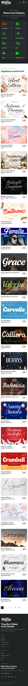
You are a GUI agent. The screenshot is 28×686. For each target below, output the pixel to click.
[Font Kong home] (6, 3)
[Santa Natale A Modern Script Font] (14, 410)
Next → (19, 607)
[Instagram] (2, 676)
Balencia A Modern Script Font (9, 397)
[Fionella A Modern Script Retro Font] (14, 237)
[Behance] (8, 676)
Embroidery (3, 646)
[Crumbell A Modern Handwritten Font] (14, 461)
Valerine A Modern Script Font (9, 296)
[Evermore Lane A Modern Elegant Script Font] (14, 160)
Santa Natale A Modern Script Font (6, 421)
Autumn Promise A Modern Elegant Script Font (8, 120)
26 (15, 607)
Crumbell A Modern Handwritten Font (6, 472)
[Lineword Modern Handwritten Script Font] (14, 487)
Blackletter (3, 640)
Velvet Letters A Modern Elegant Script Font (7, 95)
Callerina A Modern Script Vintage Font (6, 222)
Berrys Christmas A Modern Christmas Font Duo (8, 372)
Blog (2, 659)
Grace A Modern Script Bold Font (10, 272)
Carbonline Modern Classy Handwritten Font (8, 549)
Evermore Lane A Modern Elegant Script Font (8, 171)
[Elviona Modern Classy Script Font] (14, 589)
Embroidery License (5, 655)
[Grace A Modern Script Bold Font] (14, 262)
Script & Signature (5, 642)
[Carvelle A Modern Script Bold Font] (14, 310)
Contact (3, 657)
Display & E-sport (4, 644)
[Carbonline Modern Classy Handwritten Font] (14, 538)
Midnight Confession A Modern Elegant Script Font (9, 197)
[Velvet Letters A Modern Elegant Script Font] (14, 84)
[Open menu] (26, 2)
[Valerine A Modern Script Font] (14, 286)
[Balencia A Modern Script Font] (14, 386)
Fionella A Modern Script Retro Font (6, 248)
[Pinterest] (15, 676)
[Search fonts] (19, 2)
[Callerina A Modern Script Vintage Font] (14, 211)
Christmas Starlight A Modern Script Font (7, 447)
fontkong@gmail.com (6, 673)
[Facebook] (11, 676)
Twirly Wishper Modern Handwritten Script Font (8, 523)
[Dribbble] (5, 676)
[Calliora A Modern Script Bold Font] (14, 335)
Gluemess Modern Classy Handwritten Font (8, 574)
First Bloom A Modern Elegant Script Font (7, 146)
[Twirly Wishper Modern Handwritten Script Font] (14, 512)
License (2, 653)
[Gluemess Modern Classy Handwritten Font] (14, 563)
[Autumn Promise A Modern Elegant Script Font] (14, 109)
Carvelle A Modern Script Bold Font (6, 321)
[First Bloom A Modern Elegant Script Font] (14, 135)
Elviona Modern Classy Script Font (6, 600)
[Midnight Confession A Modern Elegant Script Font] (14, 186)
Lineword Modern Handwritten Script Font (8, 498)
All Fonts (3, 638)
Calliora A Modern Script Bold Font (6, 346)
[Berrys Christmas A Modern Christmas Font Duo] (14, 361)
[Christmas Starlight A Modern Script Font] (14, 436)
